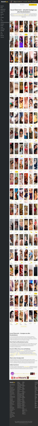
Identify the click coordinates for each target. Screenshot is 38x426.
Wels (16, 49)
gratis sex (35, 391)
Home (16, 1)
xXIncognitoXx (19, 396)
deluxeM (26, 78)
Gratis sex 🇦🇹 (11, 1)
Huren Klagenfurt (23, 391)
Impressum (26, 422)
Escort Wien (21, 350)
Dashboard (34, 1)
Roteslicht (16, 246)
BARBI (16, 139)
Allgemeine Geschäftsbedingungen (20, 422)
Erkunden (21, 1)
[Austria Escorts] (12, 373)
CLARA (11, 276)
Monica (21, 63)
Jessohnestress (17, 200)
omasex (36, 389)
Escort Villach (23, 393)
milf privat (35, 386)
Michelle (21, 261)
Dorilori (18, 392)
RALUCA (16, 63)
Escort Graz (23, 387)
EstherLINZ (19, 400)
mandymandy (17, 78)
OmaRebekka (19, 386)
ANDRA (21, 48)
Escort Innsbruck (23, 385)
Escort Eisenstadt (23, 402)
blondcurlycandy (27, 139)
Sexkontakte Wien (36, 407)
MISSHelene (17, 124)
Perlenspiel (18, 388)
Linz (17, 14)
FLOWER (35, 139)
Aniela (35, 231)
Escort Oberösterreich (23, 408)
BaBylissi (21, 185)
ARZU (16, 185)
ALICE (35, 185)
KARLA (16, 292)
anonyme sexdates (36, 388)
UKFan (35, 109)
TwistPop (21, 109)
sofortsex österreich (36, 394)
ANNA (26, 48)
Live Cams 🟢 (25, 1)
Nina (35, 200)
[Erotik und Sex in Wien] (32, 373)
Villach (20, 187)
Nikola (35, 322)
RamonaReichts (19, 394)
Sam (35, 246)
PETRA (16, 231)
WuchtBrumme (31, 63)
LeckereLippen (27, 200)
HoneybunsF (12, 185)
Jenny (35, 307)
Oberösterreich (24, 354)
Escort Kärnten (23, 404)
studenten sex (36, 401)
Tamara (26, 246)
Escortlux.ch (21, 379)
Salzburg (20, 14)
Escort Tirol (23, 407)
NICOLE (11, 246)
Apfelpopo (18, 398)
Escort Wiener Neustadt (23, 397)
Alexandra (16, 48)
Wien (14, 14)
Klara (30, 124)
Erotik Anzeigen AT (32, 379)
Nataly (30, 231)
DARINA (26, 185)
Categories (18, 421)
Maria (11, 78)
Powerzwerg (31, 276)
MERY (30, 307)
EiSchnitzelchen (22, 322)
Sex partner (36, 396)
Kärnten (21, 125)
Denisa (16, 307)
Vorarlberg (34, 354)
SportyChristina (31, 78)
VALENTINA (31, 48)
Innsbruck (22, 14)
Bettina (30, 261)
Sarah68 (21, 170)
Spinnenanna (19, 404)
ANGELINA (17, 109)
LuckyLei (35, 124)
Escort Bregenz (23, 401)
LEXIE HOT (12, 231)
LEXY (21, 276)
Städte (30, 1)
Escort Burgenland (23, 413)
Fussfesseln (36, 63)
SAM (20, 292)
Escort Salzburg (23, 388)
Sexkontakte (36, 383)
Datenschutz (30, 422)
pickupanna (18, 402)
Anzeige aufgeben (26, 366)
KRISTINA (12, 63)
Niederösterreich (29, 354)
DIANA (30, 139)
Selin (30, 185)
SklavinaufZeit (27, 231)
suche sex (35, 400)
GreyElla (11, 170)
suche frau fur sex (36, 406)
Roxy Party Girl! (31, 292)
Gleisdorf (21, 64)
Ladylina (18, 390)
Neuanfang (31, 246)
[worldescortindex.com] (32, 377)
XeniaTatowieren (22, 246)
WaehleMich (12, 124)
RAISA (21, 139)
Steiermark (21, 65)
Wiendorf (36, 110)
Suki (25, 261)
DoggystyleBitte (19, 384)
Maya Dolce (12, 109)
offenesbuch (31, 322)
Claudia (11, 48)
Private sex (36, 384)
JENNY (26, 292)
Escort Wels (23, 395)
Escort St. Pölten (23, 399)
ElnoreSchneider (12, 261)
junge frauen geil (36, 403)
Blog (24, 421)
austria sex (36, 393)
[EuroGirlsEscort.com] (26, 373)
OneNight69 (22, 124)
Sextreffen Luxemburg (26, 379)
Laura (21, 78)
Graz (16, 14)
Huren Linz (23, 390)
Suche (33, 4)
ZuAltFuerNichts (22, 231)
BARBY (26, 170)
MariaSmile (12, 322)
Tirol (21, 354)
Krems (16, 324)
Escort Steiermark (23, 405)
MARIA (11, 307)
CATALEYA (26, 276)
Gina (16, 322)
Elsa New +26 (31, 109)
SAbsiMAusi (26, 307)
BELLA (35, 78)
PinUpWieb (26, 124)
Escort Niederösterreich (23, 410)
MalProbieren (27, 109)
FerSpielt (30, 200)
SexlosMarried (27, 63)
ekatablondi (19, 406)
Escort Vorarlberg (23, 412)
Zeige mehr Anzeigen (23, 326)
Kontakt (26, 421)
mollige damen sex (36, 398)
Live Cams (21, 421)
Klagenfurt (27, 14)
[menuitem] (16, 1)
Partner (29, 421)
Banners (31, 421)
